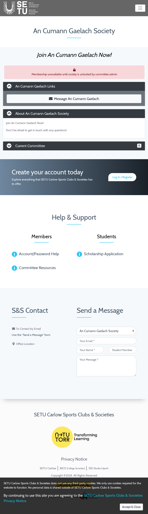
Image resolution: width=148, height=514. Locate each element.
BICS (72, 468)
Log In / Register (122, 177)
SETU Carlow (48, 468)
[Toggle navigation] (140, 8)
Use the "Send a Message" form (31, 335)
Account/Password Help (39, 253)
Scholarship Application (103, 253)
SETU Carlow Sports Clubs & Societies (74, 414)
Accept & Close (131, 507)
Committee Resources (37, 267)
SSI (98, 468)
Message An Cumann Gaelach (76, 99)
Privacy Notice (74, 459)
